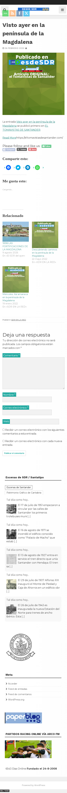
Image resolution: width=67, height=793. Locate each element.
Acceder (12, 683)
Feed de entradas (17, 689)
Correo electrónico (15, 407)
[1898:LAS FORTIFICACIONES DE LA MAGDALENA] (15, 232)
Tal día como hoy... (17, 499)
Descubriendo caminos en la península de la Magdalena (44, 252)
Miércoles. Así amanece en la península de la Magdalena (15, 297)
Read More (9, 137)
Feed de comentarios (19, 694)
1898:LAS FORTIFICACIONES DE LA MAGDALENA (15, 246)
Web (6, 421)
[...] (29, 516)
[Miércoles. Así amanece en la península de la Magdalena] (15, 279)
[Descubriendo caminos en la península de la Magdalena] (45, 235)
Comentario (11, 355)
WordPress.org (16, 699)
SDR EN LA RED (18, 320)
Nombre (9, 394)
